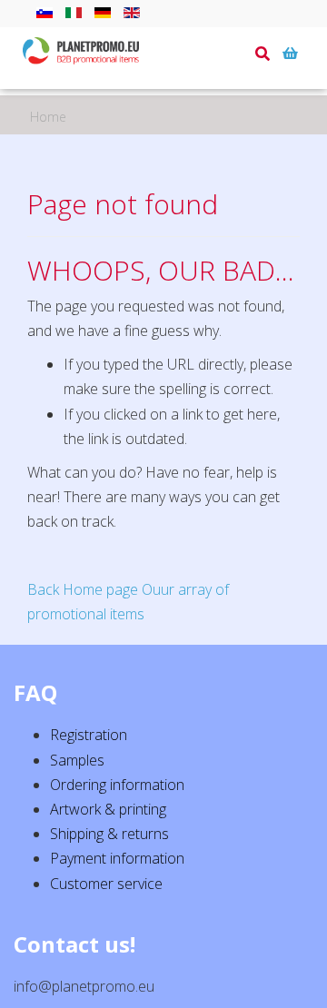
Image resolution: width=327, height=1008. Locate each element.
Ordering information (117, 785)
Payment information (117, 858)
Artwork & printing (108, 809)
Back (43, 589)
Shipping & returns (109, 834)
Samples (77, 760)
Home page (100, 589)
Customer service (106, 884)
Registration (88, 735)
